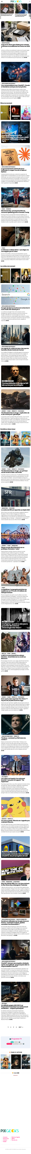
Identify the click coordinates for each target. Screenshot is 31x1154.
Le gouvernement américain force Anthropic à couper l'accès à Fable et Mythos (13, 170)
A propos (5, 1137)
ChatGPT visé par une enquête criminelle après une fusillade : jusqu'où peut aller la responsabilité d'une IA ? (15, 964)
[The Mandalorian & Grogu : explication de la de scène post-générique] (15, 399)
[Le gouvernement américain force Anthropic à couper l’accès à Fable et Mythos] (15, 155)
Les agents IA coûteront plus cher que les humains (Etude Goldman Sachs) (15, 349)
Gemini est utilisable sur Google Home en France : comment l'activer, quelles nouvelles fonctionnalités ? (15, 922)
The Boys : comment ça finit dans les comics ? (13, 739)
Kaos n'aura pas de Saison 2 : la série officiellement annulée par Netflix (21, 15)
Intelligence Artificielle (8, 83)
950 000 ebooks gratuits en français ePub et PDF (7, 15)
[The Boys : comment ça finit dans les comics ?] (15, 724)
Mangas (4, 818)
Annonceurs (6, 1138)
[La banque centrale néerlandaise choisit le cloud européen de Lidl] (15, 847)
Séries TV (14, 411)
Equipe (4, 1141)
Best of (4, 653)
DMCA (13, 1138)
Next (20, 1027)
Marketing (5, 508)
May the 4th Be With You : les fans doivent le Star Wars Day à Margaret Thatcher (15, 884)
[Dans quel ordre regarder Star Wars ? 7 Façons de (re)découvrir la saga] (15, 685)
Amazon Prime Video (7, 736)
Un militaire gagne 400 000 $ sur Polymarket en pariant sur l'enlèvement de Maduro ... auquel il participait (14, 1006)
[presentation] (2, 113)
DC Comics (5, 776)
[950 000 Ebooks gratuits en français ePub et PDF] (7, 8)
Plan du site (14, 1140)
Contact (5, 1140)
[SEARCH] (29, 1)
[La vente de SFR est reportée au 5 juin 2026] (15, 496)
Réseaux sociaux (7, 133)
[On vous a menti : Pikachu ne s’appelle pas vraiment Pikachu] (15, 807)
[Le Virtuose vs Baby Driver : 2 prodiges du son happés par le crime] (15, 236)
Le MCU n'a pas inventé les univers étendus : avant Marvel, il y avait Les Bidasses (13, 656)
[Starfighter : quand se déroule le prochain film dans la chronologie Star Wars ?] (15, 619)
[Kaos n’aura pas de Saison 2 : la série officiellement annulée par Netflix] (21, 8)
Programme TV (17, 1039)
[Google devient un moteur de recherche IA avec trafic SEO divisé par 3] (15, 294)
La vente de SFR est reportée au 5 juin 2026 (15, 510)
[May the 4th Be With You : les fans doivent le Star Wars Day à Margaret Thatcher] (15, 870)
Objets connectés (21, 919)
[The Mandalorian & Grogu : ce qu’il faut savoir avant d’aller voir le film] (15, 457)
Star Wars (10, 381)
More (25, 57)
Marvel (14, 653)
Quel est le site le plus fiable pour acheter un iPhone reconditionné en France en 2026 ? (15, 46)
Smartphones (5, 43)
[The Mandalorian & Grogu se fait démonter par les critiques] (15, 376)
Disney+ (4, 411)
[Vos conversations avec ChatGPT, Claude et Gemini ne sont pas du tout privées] (15, 72)
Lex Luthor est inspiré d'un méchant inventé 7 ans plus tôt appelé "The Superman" (13, 780)
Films (3, 209)
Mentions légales (16, 1137)
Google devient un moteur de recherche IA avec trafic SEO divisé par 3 (15, 308)
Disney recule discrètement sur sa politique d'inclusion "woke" (12, 548)
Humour (8, 209)
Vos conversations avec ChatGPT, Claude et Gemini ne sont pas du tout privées (15, 86)
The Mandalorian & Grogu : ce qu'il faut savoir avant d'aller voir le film (14, 471)
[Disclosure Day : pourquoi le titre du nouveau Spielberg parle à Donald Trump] (15, 197)
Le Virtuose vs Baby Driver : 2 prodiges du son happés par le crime (15, 250)
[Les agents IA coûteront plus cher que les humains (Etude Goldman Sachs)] (15, 335)
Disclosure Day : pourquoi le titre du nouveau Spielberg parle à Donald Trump (15, 211)
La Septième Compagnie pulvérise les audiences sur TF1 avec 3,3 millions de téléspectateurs (14, 591)
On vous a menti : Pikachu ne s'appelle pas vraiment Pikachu (15, 821)
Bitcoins (4, 1003)
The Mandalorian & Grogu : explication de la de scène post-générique (15, 413)
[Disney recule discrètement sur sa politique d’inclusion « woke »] (15, 534)
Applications (6, 851)
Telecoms (11, 508)
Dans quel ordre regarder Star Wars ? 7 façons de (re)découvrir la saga (14, 699)
